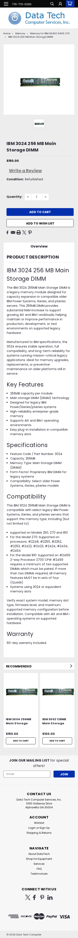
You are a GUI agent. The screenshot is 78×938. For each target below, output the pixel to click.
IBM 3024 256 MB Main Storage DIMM (30, 37)
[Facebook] (7, 232)
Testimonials (39, 874)
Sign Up (44, 828)
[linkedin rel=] (50, 897)
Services (39, 864)
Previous (65, 666)
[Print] (18, 232)
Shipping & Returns (39, 833)
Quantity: (14, 197)
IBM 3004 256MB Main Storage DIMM (18, 721)
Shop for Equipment (39, 859)
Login (32, 828)
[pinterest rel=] (42, 897)
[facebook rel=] (34, 897)
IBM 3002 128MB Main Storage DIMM (54, 721)
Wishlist (39, 823)
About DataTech (39, 854)
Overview (39, 246)
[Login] (60, 4)
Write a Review (25, 171)
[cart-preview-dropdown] (69, 3)
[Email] (13, 232)
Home (6, 33)
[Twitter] (24, 232)
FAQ (39, 869)
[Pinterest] (30, 232)
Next (71, 666)
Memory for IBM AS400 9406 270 (50, 33)
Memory (20, 33)
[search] (52, 4)
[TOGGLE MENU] (6, 4)
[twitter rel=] (28, 897)
